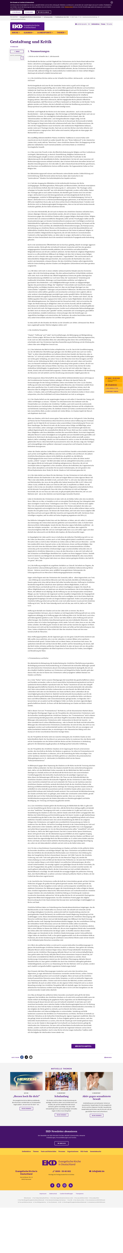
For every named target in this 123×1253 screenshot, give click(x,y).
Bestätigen (16, 12)
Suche (110, 24)
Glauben (28, 32)
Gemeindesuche (95, 1151)
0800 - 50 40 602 (113, 378)
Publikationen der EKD (62, 17)
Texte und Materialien (48, 1151)
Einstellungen (44, 12)
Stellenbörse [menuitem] (95, 24)
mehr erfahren (26, 1108)
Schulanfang (61, 1096)
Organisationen (72, 1151)
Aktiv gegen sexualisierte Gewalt (96, 1097)
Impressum (43, 1193)
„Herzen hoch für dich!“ (26, 1096)
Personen (61, 1151)
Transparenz (79, 1193)
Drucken (108, 1057)
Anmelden (62, 1143)
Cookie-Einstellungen (66, 1193)
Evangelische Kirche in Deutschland (31, 17)
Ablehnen (30, 12)
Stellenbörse (26, 1151)
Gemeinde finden (112, 391)
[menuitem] (81, 24)
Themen (60, 32)
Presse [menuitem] (103, 24)
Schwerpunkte (48, 17)
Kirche (15, 32)
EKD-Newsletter (112, 388)
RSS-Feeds (84, 1151)
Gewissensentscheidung (18, 19)
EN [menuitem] (89, 24)
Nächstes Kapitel (83, 1046)
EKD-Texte (74, 17)
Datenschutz (69, 7)
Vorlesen (15, 46)
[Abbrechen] (112, 2)
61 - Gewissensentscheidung (88, 17)
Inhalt (18, 51)
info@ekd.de (112, 385)
